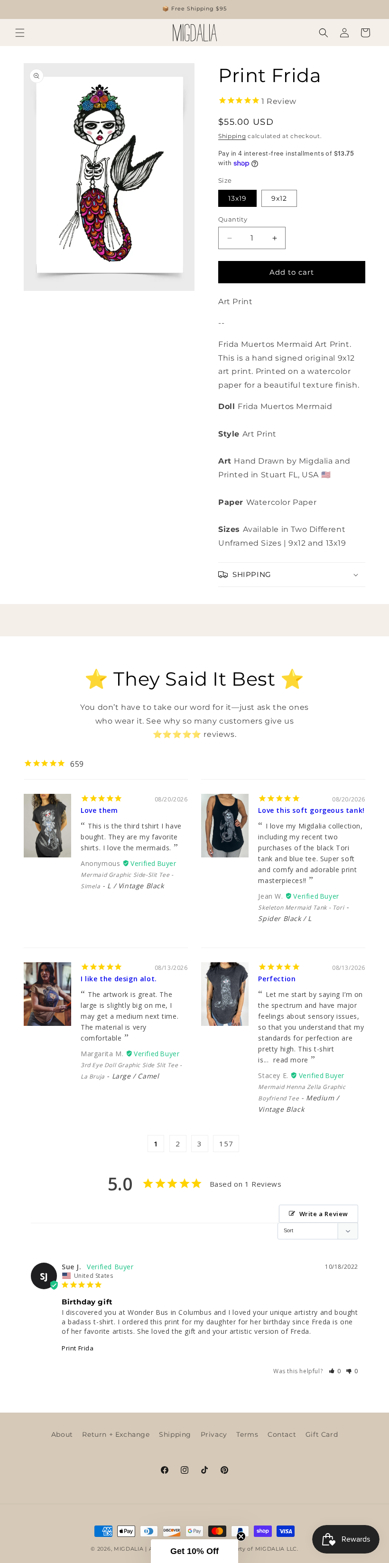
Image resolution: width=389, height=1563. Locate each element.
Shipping (232, 136)
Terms (247, 1434)
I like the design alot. (119, 978)
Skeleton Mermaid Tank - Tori (301, 907)
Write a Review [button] (323, 1213)
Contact (282, 1434)
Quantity (232, 219)
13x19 (237, 198)
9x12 (279, 198)
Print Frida (78, 1348)
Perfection (277, 978)
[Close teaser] (241, 1536)
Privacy (214, 1434)
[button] (19, 32)
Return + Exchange (115, 1434)
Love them (99, 810)
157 (226, 1143)
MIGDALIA (129, 1548)
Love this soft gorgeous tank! (311, 810)
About (62, 1434)
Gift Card (322, 1434)
